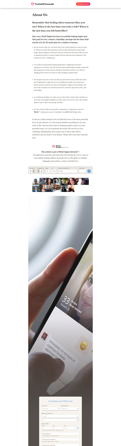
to (52, 168)
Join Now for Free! (83, 4)
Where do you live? (63, 168)
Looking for (40, 168)
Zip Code (81, 168)
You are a (32, 168)
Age (47, 168)
